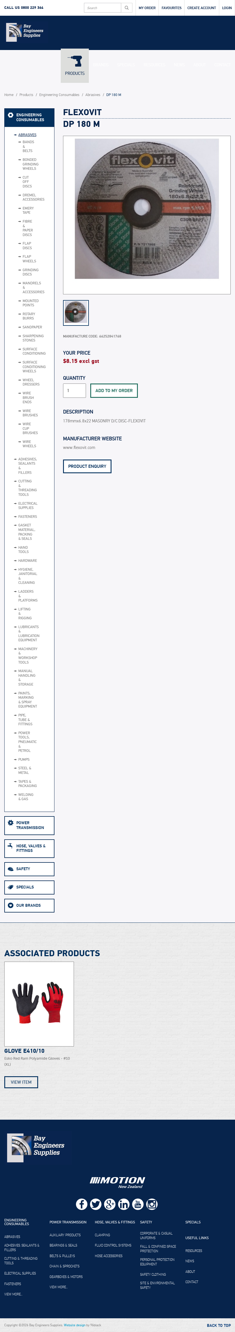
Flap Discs (20, 245)
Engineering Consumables (59, 95)
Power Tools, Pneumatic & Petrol (25, 742)
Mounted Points (20, 303)
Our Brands (28, 905)
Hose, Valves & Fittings (31, 848)
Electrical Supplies (25, 506)
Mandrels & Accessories (20, 288)
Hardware (25, 561)
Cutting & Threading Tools (25, 488)
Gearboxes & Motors (66, 1277)
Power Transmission (30, 825)
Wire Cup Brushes (20, 429)
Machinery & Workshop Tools (25, 656)
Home (8, 95)
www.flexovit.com (79, 448)
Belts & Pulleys (62, 1256)
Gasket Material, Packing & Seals (25, 532)
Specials (126, 64)
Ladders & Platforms (25, 596)
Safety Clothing (153, 1275)
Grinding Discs (20, 272)
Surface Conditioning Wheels (20, 367)
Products (75, 73)
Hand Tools (23, 550)
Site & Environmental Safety (157, 1285)
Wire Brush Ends (20, 398)
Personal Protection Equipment (157, 1262)
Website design (74, 1325)
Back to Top (219, 1326)
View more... (13, 1294)
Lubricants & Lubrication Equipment (25, 634)
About (199, 64)
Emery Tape (20, 210)
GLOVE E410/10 (24, 1051)
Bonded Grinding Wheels (20, 164)
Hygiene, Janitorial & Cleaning (25, 576)
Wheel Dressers (20, 382)
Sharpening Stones (20, 338)
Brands (101, 64)
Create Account (201, 8)
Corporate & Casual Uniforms (156, 1235)
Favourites (171, 8)
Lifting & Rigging (25, 613)
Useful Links (197, 1238)
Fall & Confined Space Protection (158, 1249)
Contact (222, 64)
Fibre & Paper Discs (20, 228)
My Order (147, 8)
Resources (154, 64)
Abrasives (92, 95)
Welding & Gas (25, 797)
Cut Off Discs (20, 182)
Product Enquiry (87, 466)
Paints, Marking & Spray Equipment (25, 700)
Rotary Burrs (20, 316)
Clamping (102, 1235)
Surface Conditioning (20, 351)
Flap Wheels (20, 259)
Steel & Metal (24, 770)
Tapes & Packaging (25, 784)
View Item (21, 1082)
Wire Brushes (20, 413)
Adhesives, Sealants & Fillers (25, 466)
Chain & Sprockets (64, 1266)
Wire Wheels (20, 444)
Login (227, 8)
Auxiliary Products (65, 1235)
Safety (23, 868)
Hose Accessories (108, 1256)
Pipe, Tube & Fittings (25, 719)
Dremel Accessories (20, 197)
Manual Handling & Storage (25, 678)
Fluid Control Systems (113, 1245)
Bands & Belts (20, 146)
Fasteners (25, 517)
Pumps (24, 760)
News (179, 64)
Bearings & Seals (63, 1245)
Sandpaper (20, 327)
